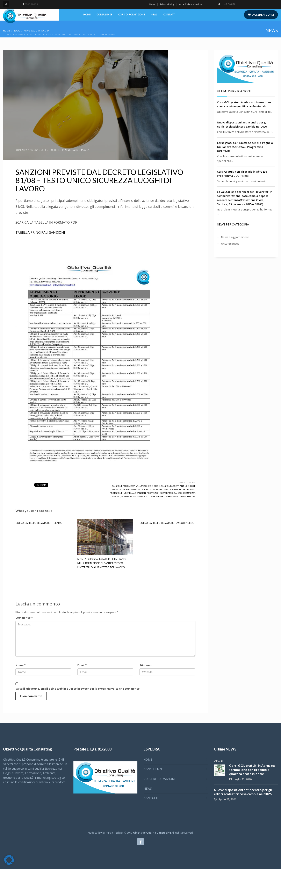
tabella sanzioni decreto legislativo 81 (143, 496)
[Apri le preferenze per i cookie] (9, 864)
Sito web (145, 665)
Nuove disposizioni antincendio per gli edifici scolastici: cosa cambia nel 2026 (243, 792)
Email (82, 665)
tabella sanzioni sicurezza (180, 496)
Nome (20, 665)
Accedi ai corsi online (190, 4)
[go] (219, 4)
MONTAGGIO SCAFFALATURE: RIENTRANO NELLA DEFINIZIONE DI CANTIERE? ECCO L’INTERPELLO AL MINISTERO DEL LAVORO (101, 563)
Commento (24, 617)
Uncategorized (230, 243)
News (152, 4)
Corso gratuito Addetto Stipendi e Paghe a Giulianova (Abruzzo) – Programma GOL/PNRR (245, 147)
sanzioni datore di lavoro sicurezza (151, 489)
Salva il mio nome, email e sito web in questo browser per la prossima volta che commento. (77, 688)
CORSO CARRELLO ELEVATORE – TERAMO (38, 523)
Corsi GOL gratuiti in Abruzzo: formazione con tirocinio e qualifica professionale (252, 769)
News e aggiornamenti (78, 150)
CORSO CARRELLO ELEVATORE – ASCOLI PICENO (166, 523)
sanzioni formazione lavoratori (155, 493)
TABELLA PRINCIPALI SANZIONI (40, 232)
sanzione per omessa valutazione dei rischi (136, 486)
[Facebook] (6, 4)
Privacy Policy (167, 4)
